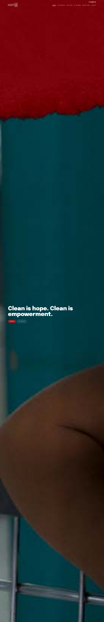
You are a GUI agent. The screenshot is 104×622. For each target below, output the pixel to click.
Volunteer (21, 321)
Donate (12, 321)
